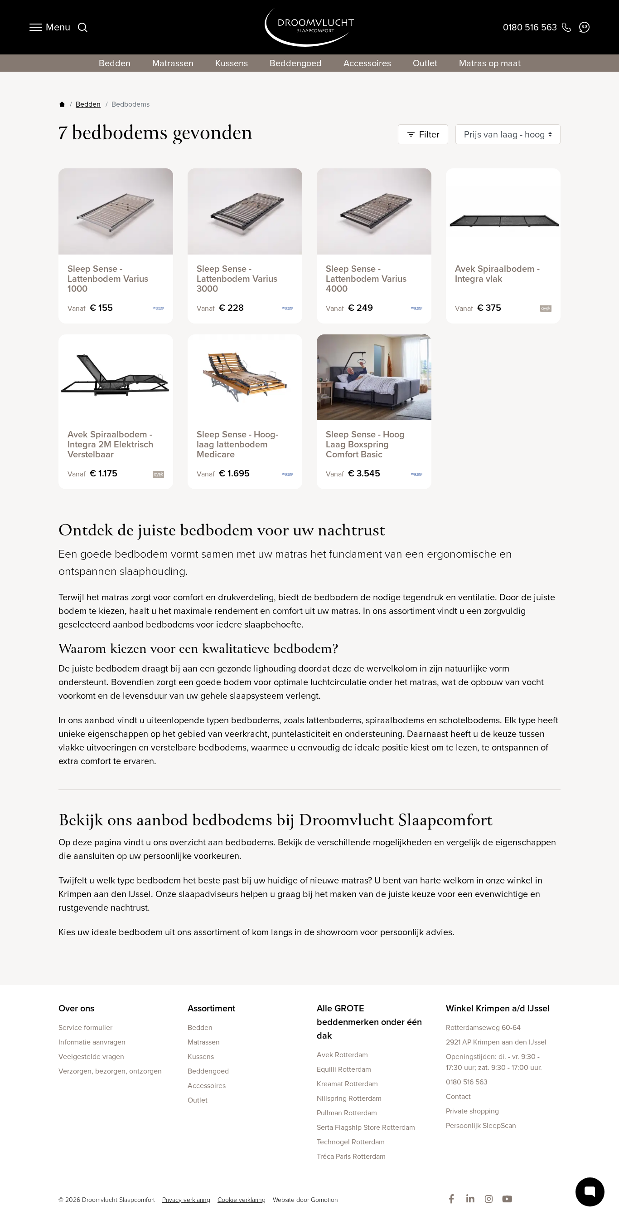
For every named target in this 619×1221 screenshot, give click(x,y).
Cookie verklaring (242, 1200)
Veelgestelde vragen (91, 1056)
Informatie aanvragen (92, 1042)
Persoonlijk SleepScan (481, 1125)
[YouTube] (509, 1199)
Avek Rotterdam (342, 1054)
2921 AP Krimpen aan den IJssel (496, 1042)
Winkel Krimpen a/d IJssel (498, 1008)
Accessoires (367, 63)
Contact (458, 1096)
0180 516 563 (467, 1082)
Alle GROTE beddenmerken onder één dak (369, 1021)
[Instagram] (490, 1199)
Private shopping (472, 1111)
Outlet (425, 63)
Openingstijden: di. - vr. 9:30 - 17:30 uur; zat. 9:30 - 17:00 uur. (494, 1062)
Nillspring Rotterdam (349, 1098)
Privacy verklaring (186, 1200)
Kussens (231, 63)
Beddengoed (296, 63)
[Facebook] (453, 1199)
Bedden (115, 63)
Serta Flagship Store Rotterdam (366, 1127)
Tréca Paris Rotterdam (351, 1156)
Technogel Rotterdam (351, 1142)
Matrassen (172, 63)
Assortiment (211, 1008)
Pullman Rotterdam (347, 1113)
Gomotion (324, 1200)
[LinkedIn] (471, 1199)
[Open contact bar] (589, 1191)
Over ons (76, 1008)
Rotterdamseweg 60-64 (483, 1027)
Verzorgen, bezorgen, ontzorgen (110, 1071)
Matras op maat (490, 63)
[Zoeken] (82, 27)
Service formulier (85, 1027)
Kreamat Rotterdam (347, 1084)
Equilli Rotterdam (344, 1069)
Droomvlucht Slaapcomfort (309, 27)
